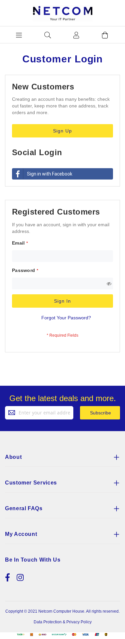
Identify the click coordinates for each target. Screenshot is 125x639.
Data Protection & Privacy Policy (63, 622)
